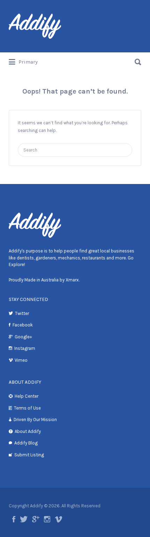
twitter (24, 519)
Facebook (23, 325)
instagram (47, 519)
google (35, 519)
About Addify (28, 431)
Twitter (22, 313)
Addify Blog (26, 443)
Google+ (23, 336)
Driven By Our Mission (35, 419)
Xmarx (72, 279)
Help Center (26, 396)
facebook (13, 519)
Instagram (24, 348)
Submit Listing (29, 454)
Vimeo (21, 360)
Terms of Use (27, 408)
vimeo (58, 519)
